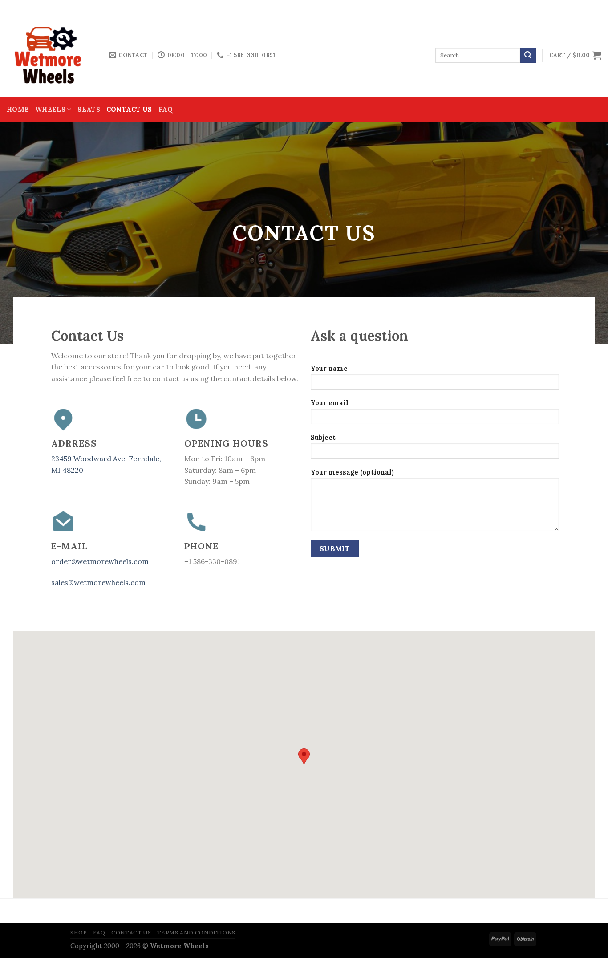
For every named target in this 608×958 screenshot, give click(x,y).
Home (18, 110)
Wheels (50, 110)
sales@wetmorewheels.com (98, 582)
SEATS (88, 110)
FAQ (165, 110)
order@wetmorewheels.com (100, 561)
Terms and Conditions (196, 932)
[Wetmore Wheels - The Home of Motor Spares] (51, 55)
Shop (78, 932)
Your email (330, 403)
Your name (329, 369)
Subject (323, 438)
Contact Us (129, 110)
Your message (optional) (352, 472)
